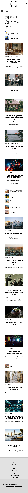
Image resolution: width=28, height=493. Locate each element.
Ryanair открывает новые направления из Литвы (14, 38)
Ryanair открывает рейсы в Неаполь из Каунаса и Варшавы (15, 201)
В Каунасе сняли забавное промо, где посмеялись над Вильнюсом (16, 191)
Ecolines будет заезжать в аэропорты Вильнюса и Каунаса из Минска (16, 196)
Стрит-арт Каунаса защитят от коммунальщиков (15, 27)
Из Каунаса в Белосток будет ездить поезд (15, 212)
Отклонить (10, 488)
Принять (19, 488)
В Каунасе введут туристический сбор (16, 366)
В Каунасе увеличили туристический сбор (14, 17)
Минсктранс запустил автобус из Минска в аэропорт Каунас (16, 206)
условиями (17, 483)
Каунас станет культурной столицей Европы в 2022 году (15, 22)
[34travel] (14, 4)
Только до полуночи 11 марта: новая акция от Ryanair (15, 32)
